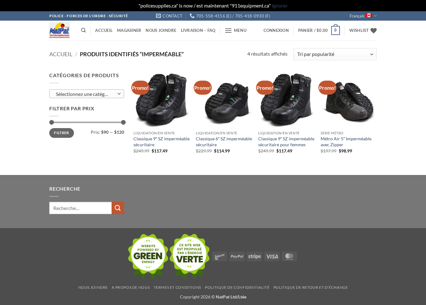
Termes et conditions (177, 287)
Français (357, 15)
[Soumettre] (118, 208)
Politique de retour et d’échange (311, 287)
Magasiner (129, 30)
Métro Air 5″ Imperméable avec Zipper (346, 141)
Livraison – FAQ (198, 30)
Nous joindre (161, 30)
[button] (235, 30)
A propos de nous (131, 287)
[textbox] (85, 94)
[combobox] (86, 93)
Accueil (104, 30)
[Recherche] (83, 30)
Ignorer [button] (280, 5)
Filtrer (61, 132)
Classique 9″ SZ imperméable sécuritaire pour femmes (286, 141)
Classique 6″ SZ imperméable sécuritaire (224, 141)
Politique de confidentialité (237, 287)
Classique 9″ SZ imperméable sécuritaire (161, 141)
